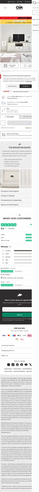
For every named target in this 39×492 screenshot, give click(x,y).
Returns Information (10, 205)
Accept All (25, 86)
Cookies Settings (12, 86)
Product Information (10, 191)
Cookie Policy (8, 368)
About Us (4, 355)
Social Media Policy (28, 368)
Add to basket (22, 123)
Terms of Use (30, 371)
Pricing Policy (9, 371)
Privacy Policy (17, 368)
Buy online (10, 116)
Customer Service (7, 345)
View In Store (29, 116)
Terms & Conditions (19, 371)
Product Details (7, 196)
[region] (19, 81)
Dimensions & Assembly (11, 200)
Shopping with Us (7, 350)
